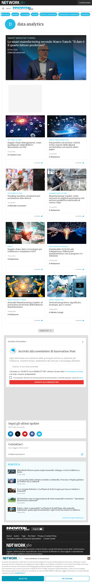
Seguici (36, 529)
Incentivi (35, 14)
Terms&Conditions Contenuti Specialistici (24, 538)
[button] (6, 8)
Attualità (15, 14)
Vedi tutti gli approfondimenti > (73, 518)
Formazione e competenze (69, 14)
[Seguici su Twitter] (17, 434)
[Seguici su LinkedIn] (10, 434)
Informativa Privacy (74, 371)
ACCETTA (23, 578)
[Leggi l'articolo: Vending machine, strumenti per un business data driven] (25, 194)
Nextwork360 (12, 549)
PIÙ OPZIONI (67, 578)
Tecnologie (25, 14)
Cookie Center (49, 538)
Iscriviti (47, 382)
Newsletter (85, 14)
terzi (81, 378)
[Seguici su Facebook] (32, 434)
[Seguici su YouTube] (25, 434)
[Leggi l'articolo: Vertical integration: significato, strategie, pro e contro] (66, 299)
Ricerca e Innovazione (48, 14)
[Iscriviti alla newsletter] (39, 434)
